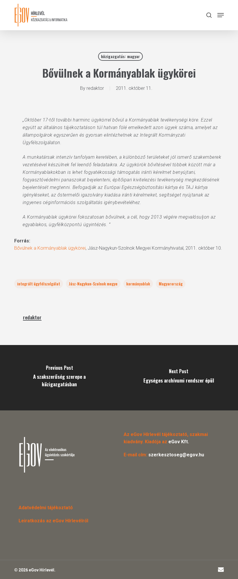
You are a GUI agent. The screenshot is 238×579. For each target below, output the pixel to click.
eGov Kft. (178, 441)
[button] (220, 15)
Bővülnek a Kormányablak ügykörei (50, 248)
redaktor (95, 88)
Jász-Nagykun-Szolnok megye (93, 283)
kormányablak (138, 283)
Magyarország (171, 283)
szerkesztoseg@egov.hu (176, 455)
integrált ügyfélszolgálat (38, 283)
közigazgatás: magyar (120, 56)
